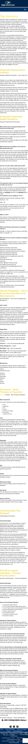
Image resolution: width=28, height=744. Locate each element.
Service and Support (21, 729)
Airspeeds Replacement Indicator (12, 71)
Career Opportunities (17, 731)
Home (1, 729)
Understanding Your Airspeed (10, 512)
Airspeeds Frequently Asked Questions (11, 118)
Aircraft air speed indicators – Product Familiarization (10, 573)
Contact (8, 731)
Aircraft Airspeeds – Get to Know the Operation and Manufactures (13, 293)
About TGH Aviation (10, 729)
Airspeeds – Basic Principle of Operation (11, 391)
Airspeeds (2, 394)
